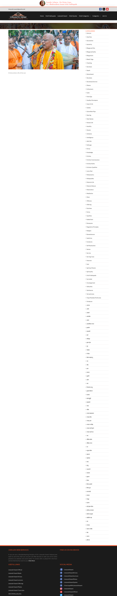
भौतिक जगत (89, 443)
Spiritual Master (91, 268)
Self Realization (91, 245)
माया (87, 461)
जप (87, 361)
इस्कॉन (88, 327)
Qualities (89, 216)
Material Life (90, 182)
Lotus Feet (90, 171)
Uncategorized (91, 283)
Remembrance (91, 234)
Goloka (89, 107)
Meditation (90, 193)
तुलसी (88, 376)
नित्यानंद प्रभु (90, 387)
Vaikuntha (89, 286)
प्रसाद (88, 394)
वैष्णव (88, 480)
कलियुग (88, 338)
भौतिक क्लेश (89, 439)
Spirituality (90, 271)
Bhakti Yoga (90, 59)
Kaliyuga (89, 145)
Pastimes (89, 208)
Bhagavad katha (91, 52)
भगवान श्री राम (90, 432)
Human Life (90, 122)
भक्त (88, 406)
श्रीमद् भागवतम (90, 510)
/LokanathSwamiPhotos (70, 579)
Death (88, 70)
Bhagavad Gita (91, 48)
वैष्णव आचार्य (89, 484)
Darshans (89, 66)
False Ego (89, 96)
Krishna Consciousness (93, 160)
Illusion (89, 130)
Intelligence (90, 137)
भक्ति (88, 409)
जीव (87, 365)
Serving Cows (90, 256)
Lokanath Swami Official (15, 570)
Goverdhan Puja (91, 111)
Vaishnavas (90, 290)
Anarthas (89, 37)
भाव (87, 435)
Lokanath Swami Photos (15, 587)
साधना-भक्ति (89, 529)
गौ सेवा (88, 353)
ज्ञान (87, 368)
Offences (89, 201)
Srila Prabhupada (91, 275)
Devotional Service (92, 81)
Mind (88, 197)
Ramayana (90, 223)
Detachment (90, 74)
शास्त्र (88, 495)
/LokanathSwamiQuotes (71, 582)
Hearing (89, 115)
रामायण (88, 473)
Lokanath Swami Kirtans (15, 576)
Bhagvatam (90, 55)
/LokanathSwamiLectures (71, 576)
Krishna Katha (91, 163)
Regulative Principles (93, 227)
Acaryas (89, 33)
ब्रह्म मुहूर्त (89, 398)
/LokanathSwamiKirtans (71, 573)
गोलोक (88, 350)
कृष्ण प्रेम (89, 342)
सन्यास (88, 525)
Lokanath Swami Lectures (15, 580)
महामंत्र (88, 458)
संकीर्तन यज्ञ (89, 517)
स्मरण (88, 536)
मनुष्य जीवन (89, 450)
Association (90, 40)
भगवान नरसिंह (90, 424)
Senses (89, 249)
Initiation (89, 134)
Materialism (90, 189)
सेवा (87, 532)
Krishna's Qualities (92, 167)
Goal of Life (90, 104)
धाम (87, 383)
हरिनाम (88, 540)
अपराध (88, 305)
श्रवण (88, 502)
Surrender (89, 279)
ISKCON (89, 141)
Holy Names (90, 119)
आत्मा (88, 320)
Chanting (89, 63)
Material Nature (91, 186)
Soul (88, 264)
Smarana (89, 260)
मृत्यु (87, 465)
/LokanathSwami (68, 569)
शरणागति (89, 491)
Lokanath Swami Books (14, 573)
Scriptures (89, 242)
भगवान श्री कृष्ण (90, 428)
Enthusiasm (90, 89)
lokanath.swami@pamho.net (16, 9)
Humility (89, 126)
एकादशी (88, 331)
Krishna (89, 156)
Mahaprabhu (90, 178)
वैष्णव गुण (89, 488)
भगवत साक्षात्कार (90, 413)
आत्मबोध (88, 316)
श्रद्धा (88, 499)
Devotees (89, 78)
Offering (89, 204)
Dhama (89, 85)
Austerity (89, 44)
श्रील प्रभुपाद (90, 514)
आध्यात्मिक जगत (90, 324)
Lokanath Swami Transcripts (16, 590)
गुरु (87, 346)
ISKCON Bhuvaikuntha (14, 594)
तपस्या (88, 372)
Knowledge (90, 152)
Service (89, 253)
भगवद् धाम (89, 420)
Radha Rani (90, 219)
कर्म (87, 335)
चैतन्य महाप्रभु (90, 357)
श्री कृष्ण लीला (90, 506)
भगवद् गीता (89, 417)
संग (87, 521)
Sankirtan (89, 238)
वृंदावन (88, 476)
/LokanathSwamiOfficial (71, 592)
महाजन (88, 454)
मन (87, 447)
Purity (88, 212)
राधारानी (88, 469)
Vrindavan (89, 301)
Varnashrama (90, 294)
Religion (89, 230)
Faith (88, 93)
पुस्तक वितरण (90, 391)
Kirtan (88, 148)
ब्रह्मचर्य (88, 402)
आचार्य (88, 312)
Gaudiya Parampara (92, 100)
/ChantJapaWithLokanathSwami (73, 585)
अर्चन (88, 309)
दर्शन (88, 379)
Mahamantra (90, 175)
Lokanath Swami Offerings (15, 583)
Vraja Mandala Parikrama (94, 298)
